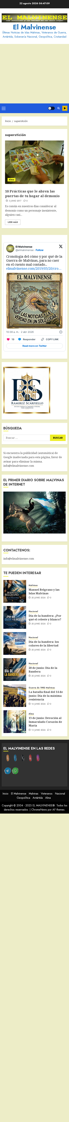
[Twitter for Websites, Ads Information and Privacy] (60, 332)
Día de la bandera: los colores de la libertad (44, 643)
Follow (40, 250)
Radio (64, 108)
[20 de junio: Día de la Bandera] (14, 669)
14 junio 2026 (38, 704)
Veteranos (46, 794)
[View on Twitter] (61, 248)
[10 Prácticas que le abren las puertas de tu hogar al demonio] (34, 162)
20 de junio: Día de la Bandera (43, 669)
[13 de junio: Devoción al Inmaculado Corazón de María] (14, 721)
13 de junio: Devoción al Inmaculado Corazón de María (45, 721)
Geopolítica (23, 798)
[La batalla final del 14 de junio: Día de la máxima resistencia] (14, 695)
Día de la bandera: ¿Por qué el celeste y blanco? (45, 617)
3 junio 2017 (15, 201)
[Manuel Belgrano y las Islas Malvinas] (14, 591)
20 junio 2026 (38, 598)
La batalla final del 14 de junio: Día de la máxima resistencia (46, 695)
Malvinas (33, 585)
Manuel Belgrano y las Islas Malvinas (44, 591)
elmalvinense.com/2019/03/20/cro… (33, 268)
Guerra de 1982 (37, 687)
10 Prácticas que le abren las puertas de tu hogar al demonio (32, 193)
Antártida (38, 798)
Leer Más (13, 222)
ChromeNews (39, 810)
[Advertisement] (34, 74)
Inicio (5, 794)
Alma (11, 179)
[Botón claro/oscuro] (51, 108)
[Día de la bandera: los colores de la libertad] (14, 643)
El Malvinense (34, 27)
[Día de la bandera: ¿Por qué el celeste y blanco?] (14, 617)
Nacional (33, 611)
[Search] (58, 108)
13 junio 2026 (38, 730)
